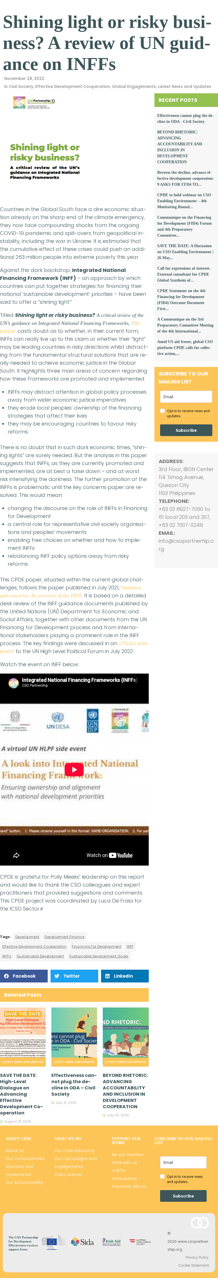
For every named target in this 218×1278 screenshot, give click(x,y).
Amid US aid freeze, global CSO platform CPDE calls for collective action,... (185, 348)
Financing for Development (96, 946)
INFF (130, 946)
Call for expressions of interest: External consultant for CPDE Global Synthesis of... (184, 274)
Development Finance (64, 936)
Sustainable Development (40, 956)
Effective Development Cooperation (72, 86)
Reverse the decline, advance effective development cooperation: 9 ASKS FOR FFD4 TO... (185, 178)
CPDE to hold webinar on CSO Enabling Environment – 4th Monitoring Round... (184, 201)
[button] (24, 976)
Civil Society (21, 86)
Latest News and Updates (184, 86)
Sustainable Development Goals (99, 956)
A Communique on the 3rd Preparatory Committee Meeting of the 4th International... (185, 325)
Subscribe (186, 430)
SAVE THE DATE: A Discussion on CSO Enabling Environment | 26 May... (185, 252)
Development (27, 936)
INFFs (6, 956)
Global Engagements (134, 86)
